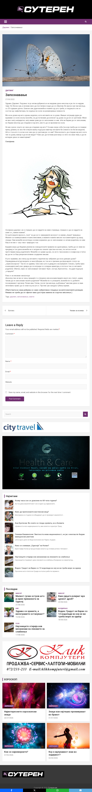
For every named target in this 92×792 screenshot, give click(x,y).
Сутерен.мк (52, 788)
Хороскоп (9, 706)
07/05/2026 (8, 755)
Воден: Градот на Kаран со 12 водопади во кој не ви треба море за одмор (72, 614)
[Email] (80, 790)
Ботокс (11, 310)
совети (31, 297)
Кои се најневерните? (16, 751)
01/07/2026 (53, 718)
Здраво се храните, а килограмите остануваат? (30, 612)
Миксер (19, 593)
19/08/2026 (20, 617)
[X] (34, 790)
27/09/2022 (9, 99)
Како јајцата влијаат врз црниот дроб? (71, 597)
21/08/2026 (20, 605)
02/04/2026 (53, 758)
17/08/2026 (20, 635)
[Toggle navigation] (5, 21)
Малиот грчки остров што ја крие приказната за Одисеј (30, 599)
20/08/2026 (62, 602)
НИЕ (17, 608)
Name (8, 361)
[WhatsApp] (57, 790)
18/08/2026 (62, 620)
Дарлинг (9, 90)
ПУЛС (18, 623)
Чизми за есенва (77, 310)
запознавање (22, 297)
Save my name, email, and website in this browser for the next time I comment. (40, 392)
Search (85, 414)
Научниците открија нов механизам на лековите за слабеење (30, 629)
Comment (10, 334)
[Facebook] (11, 790)
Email (8, 372)
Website (8, 382)
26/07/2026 (8, 718)
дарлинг (13, 297)
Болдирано (63, 608)
